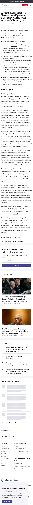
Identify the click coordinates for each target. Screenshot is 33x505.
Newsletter (4, 454)
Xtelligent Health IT (19, 469)
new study (14, 46)
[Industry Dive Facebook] (6, 436)
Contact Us (4, 451)
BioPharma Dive (18, 461)
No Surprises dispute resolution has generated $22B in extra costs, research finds (17, 371)
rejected (3, 197)
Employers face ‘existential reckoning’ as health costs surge (17, 364)
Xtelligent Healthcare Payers (22, 466)
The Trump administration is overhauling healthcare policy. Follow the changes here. (15, 331)
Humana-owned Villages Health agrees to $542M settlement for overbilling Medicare (17, 349)
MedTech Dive (18, 463)
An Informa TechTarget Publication (16, 1)
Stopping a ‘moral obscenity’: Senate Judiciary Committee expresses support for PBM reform (16, 298)
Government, (12, 241)
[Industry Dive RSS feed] (13, 436)
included (15, 214)
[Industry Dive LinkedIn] (2, 436)
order (12, 99)
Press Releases (5, 461)
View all (4, 423)
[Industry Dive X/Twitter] (9, 436)
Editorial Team (5, 448)
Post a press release (12, 423)
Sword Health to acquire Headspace (14, 357)
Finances (20, 241)
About (3, 446)
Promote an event (19, 454)
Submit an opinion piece (21, 451)
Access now (6, 501)
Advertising (17, 446)
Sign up (25, 5)
